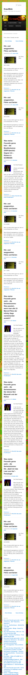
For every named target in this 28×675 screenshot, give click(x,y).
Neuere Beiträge (20, 41)
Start (5, 22)
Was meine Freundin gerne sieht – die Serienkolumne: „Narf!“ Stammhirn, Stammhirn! (14, 621)
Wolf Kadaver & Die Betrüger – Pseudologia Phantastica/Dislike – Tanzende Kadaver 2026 (14, 653)
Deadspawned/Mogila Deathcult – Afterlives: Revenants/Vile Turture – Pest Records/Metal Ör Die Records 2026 (13, 661)
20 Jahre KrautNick (12, 22)
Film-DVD (14, 89)
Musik (20, 22)
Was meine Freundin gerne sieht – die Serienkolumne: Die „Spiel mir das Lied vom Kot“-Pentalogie (11, 466)
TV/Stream (12, 91)
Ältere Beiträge (8, 41)
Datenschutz (18, 25)
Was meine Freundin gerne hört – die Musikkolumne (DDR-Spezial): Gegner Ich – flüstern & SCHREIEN (10, 149)
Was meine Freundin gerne (13, 196)
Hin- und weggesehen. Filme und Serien (10, 48)
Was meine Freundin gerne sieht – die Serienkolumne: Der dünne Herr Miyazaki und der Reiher (10, 389)
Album (13, 196)
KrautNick (8, 9)
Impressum (11, 25)
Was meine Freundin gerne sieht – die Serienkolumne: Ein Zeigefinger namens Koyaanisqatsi (14, 669)
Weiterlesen (7, 88)
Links (5, 25)
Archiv (5, 29)
